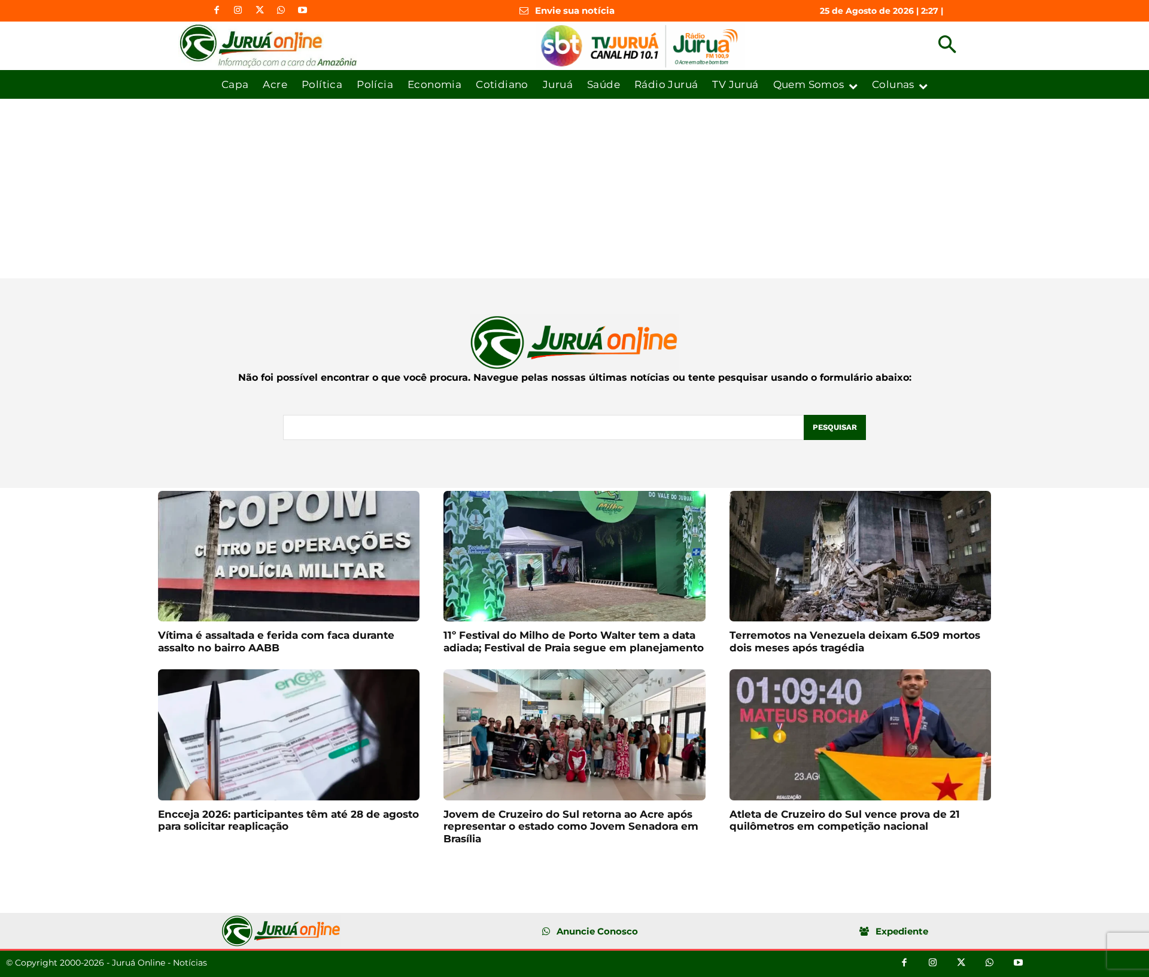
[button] (947, 45)
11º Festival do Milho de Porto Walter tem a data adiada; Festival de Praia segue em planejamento (573, 641)
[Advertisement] (574, 188)
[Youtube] (303, 11)
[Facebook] (216, 11)
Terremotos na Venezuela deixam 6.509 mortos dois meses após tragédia (854, 641)
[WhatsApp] (281, 11)
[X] (259, 11)
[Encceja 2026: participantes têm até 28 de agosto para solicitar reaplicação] (289, 734)
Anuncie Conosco (597, 931)
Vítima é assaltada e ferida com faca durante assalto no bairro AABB (276, 641)
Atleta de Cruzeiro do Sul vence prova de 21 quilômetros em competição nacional (844, 820)
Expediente (902, 931)
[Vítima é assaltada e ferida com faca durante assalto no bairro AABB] (289, 556)
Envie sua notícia (575, 10)
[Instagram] (238, 11)
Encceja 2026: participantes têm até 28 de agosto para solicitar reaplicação (288, 820)
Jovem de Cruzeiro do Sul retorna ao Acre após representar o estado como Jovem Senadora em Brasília (570, 826)
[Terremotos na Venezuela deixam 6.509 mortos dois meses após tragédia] (860, 556)
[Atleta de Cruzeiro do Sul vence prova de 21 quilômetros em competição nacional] (860, 734)
